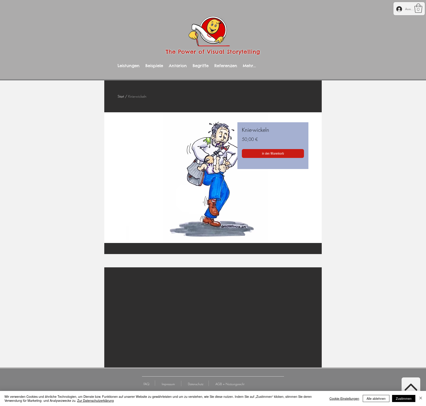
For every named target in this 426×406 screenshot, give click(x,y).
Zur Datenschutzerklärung (95, 400)
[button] (418, 8)
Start (121, 96)
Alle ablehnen (376, 398)
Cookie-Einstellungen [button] (344, 398)
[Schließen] (420, 398)
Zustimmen (404, 398)
